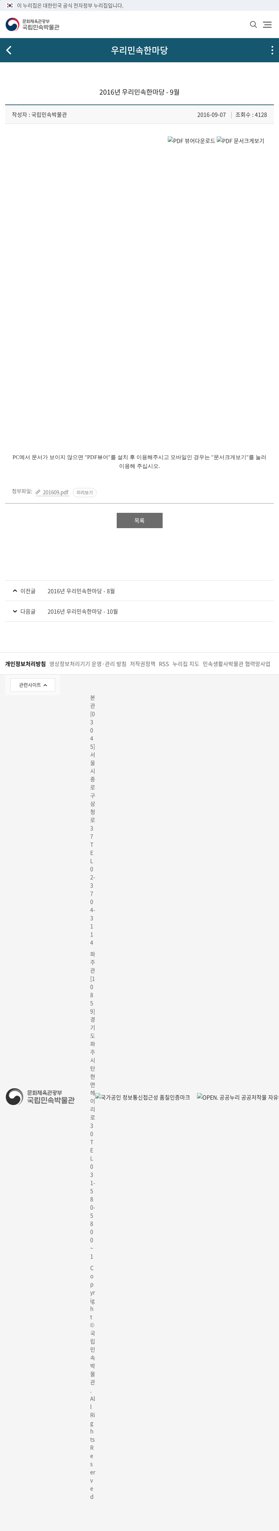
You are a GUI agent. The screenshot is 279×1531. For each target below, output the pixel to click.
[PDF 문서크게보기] (240, 140)
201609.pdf (55, 492)
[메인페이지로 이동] (32, 24)
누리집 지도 (186, 663)
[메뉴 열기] (267, 24)
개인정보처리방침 (25, 663)
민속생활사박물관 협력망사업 (236, 663)
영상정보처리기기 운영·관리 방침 (88, 663)
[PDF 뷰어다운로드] (191, 140)
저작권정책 (142, 663)
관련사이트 (30, 684)
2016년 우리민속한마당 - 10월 (83, 611)
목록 (139, 520)
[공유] (272, 50)
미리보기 (85, 492)
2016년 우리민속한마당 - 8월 (81, 591)
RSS (164, 663)
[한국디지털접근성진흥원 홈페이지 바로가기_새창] (142, 1097)
